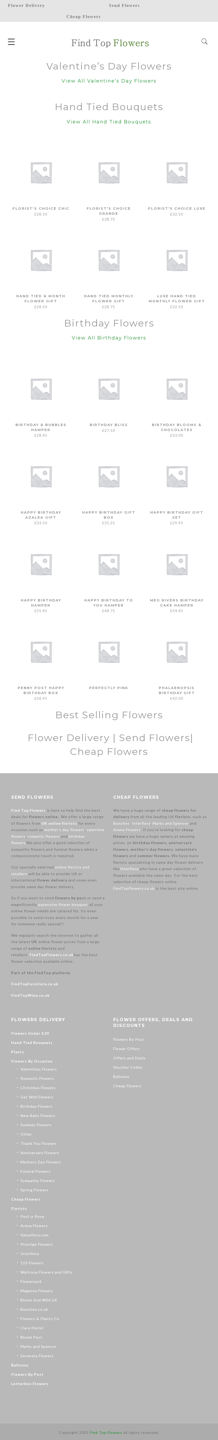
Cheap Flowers (26, 1199)
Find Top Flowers (28, 810)
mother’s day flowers (64, 829)
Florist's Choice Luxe (177, 208)
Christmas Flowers (38, 1087)
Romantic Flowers (37, 1078)
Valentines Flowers (38, 1069)
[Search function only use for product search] (204, 41)
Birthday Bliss (109, 425)
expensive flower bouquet (63, 904)
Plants (17, 1052)
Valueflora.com (34, 1235)
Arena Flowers (127, 829)
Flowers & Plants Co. (40, 1318)
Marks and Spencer (171, 823)
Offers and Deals (129, 1058)
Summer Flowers (36, 1125)
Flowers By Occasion (32, 1061)
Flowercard (30, 1281)
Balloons (20, 1365)
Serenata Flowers (37, 1355)
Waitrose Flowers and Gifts (46, 1272)
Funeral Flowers (35, 1171)
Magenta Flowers (36, 1290)
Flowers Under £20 (30, 1033)
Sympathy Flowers (37, 1180)
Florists (19, 1208)
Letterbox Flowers (30, 1383)
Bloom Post (31, 1337)
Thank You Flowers (38, 1143)
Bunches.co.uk (34, 1309)
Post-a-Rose (32, 1216)
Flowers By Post (27, 1374)
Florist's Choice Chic (40, 208)
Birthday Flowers (36, 1106)
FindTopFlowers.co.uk (52, 954)
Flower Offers (126, 1048)
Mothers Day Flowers (40, 1162)
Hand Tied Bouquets (32, 1042)
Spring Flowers (34, 1190)
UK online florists (59, 823)
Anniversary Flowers (39, 1152)
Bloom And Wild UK (38, 1300)
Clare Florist (32, 1328)
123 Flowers (32, 1263)
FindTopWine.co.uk (30, 995)
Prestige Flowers (36, 1244)
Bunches (121, 823)
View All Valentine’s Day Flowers (109, 81)
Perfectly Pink (108, 688)
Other (26, 1134)
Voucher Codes (127, 1067)
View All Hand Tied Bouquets (109, 122)
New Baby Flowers (37, 1115)
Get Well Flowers (36, 1097)
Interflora (141, 823)
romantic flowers (44, 836)
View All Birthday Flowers (109, 338)
